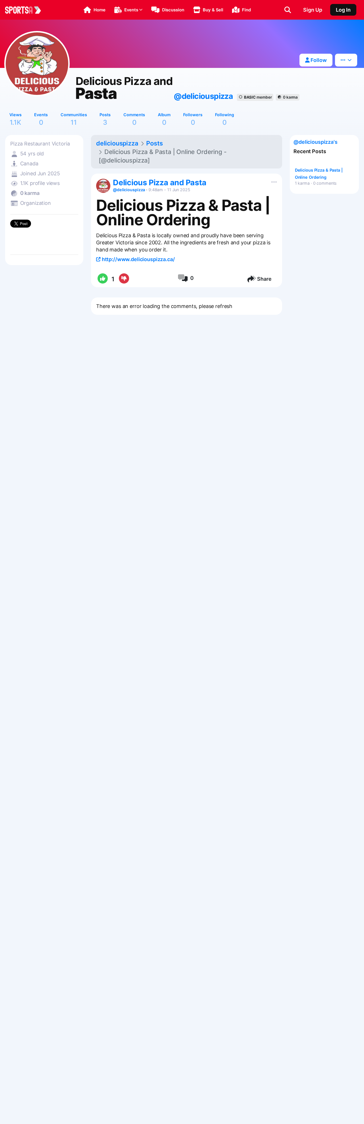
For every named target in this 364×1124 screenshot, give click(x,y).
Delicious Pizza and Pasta (159, 182)
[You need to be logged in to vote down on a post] (124, 279)
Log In (343, 10)
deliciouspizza (117, 143)
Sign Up (312, 10)
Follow (318, 60)
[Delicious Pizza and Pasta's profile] (103, 186)
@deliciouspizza (203, 96)
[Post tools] (273, 180)
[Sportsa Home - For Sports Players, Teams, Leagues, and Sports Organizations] (26, 10)
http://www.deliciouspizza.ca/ (138, 259)
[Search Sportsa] (288, 10)
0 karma (290, 97)
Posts (154, 143)
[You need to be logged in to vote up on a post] (102, 279)
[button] (94, 10)
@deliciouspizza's (315, 142)
